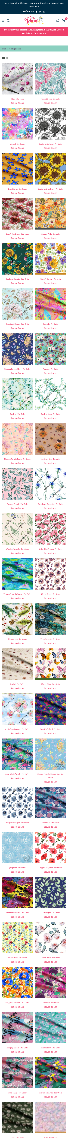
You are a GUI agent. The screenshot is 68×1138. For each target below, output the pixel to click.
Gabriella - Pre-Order (51, 324)
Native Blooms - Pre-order (50, 98)
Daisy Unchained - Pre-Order (51, 729)
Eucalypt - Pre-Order (17, 414)
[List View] (7, 58)
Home (4, 49)
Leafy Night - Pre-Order (51, 912)
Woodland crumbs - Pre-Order (17, 549)
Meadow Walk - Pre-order (50, 234)
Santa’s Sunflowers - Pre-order (17, 234)
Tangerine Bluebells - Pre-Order (17, 1002)
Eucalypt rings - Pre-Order (51, 414)
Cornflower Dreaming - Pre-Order (51, 504)
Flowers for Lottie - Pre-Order (50, 1092)
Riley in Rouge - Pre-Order (51, 594)
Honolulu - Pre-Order (51, 1002)
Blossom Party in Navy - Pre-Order (17, 369)
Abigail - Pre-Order (17, 143)
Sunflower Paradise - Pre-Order (17, 279)
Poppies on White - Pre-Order (51, 867)
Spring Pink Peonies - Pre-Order (51, 549)
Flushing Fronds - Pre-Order (17, 504)
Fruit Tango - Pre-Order (17, 1092)
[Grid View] (3, 58)
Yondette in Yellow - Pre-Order (17, 912)
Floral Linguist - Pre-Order (50, 639)
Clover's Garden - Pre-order (50, 279)
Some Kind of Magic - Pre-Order (17, 774)
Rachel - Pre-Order (17, 684)
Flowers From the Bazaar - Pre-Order (17, 594)
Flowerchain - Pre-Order (17, 957)
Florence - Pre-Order (51, 369)
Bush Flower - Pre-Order (17, 189)
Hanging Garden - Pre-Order (17, 1047)
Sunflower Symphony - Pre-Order (50, 189)
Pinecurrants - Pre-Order (17, 639)
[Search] (8, 20)
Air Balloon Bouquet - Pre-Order (17, 729)
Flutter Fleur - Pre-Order (50, 684)
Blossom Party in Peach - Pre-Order (17, 459)
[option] (34, 31)
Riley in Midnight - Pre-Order (17, 822)
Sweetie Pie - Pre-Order (50, 822)
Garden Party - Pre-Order (50, 1047)
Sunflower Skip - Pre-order (51, 459)
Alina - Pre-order (17, 98)
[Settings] (57, 20)
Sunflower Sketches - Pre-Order (50, 143)
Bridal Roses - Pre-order (51, 957)
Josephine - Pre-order (17, 867)
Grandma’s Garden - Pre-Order (17, 324)
